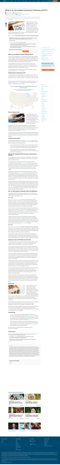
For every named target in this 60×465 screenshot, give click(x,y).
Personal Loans (44, 113)
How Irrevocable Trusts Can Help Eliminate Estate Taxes (34, 431)
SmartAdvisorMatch (18, 449)
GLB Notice (45, 444)
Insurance (43, 104)
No (10, 363)
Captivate (17, 444)
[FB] (6, 24)
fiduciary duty (18, 70)
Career (43, 89)
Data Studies (44, 96)
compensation (20, 172)
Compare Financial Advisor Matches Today (48, 49)
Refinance (43, 114)
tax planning (25, 210)
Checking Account (44, 91)
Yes (10, 362)
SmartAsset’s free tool (31, 315)
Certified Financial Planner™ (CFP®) (15, 199)
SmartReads (6, 8)
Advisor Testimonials (18, 447)
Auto (42, 88)
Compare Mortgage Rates (46, 59)
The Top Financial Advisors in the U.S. (47, 53)
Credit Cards (44, 93)
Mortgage (43, 109)
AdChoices (45, 443)
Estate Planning (44, 99)
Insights (43, 103)
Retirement (43, 116)
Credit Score (44, 94)
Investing (43, 106)
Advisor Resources (44, 86)
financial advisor (11, 35)
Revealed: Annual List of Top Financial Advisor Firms (12, 431)
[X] (6, 23)
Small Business (44, 118)
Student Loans (44, 119)
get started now (30, 319)
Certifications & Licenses (16, 8)
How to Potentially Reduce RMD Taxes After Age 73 (24, 431)
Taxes (43, 121)
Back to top (10, 341)
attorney (27, 120)
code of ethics (19, 82)
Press (16, 448)
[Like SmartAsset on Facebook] (30, 441)
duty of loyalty (23, 130)
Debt (42, 98)
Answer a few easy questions (14, 42)
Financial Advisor (11, 8)
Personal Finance (44, 111)
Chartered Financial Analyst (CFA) (15, 226)
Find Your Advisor (25, 51)
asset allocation (24, 163)
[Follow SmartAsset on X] (30, 442)
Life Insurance (44, 108)
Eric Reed (11, 345)
